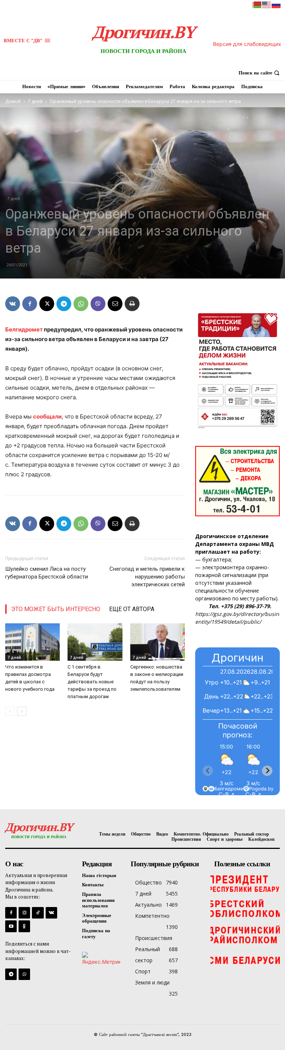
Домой (13, 101)
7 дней (35, 101)
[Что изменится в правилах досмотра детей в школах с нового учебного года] (32, 642)
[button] (260, 73)
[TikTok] (37, 913)
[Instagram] (24, 913)
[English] (267, 4)
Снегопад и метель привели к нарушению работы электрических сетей (147, 577)
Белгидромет (24, 329)
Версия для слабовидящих (247, 44)
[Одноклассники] (24, 926)
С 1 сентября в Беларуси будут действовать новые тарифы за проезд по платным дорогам (92, 681)
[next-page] (21, 711)
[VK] (12, 303)
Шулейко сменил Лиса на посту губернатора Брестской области (46, 573)
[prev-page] (9, 711)
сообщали (47, 416)
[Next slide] (267, 771)
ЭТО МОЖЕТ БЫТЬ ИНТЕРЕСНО (55, 609)
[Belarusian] (257, 4)
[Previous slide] (208, 771)
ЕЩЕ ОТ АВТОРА (131, 609)
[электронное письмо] (115, 303)
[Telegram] (63, 303)
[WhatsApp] (80, 303)
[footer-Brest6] (245, 909)
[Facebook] (29, 303)
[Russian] (276, 4)
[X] (46, 303)
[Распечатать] (132, 303)
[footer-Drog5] (245, 935)
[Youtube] (11, 926)
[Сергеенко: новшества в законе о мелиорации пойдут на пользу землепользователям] (157, 642)
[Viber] (98, 303)
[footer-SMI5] (245, 961)
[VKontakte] (51, 913)
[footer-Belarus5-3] (245, 883)
